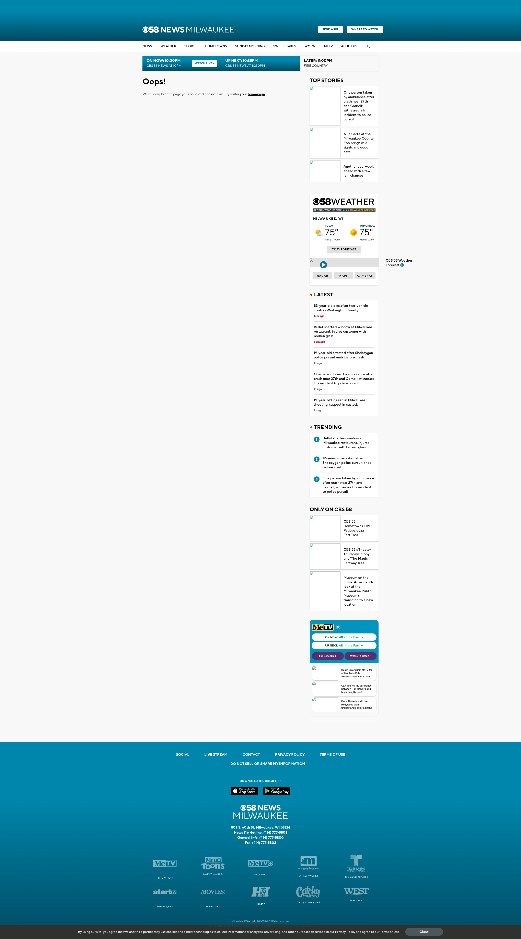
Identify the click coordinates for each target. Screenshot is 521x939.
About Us (349, 46)
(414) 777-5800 (271, 837)
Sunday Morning (250, 46)
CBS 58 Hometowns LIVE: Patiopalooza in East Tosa (358, 528)
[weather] (319, 232)
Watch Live (204, 63)
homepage (256, 94)
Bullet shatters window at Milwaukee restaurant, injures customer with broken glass (343, 331)
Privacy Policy (290, 754)
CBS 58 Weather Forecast (399, 262)
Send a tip (330, 29)
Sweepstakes (284, 46)
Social (182, 754)
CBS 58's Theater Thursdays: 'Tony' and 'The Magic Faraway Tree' (357, 556)
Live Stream (216, 754)
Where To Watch (364, 29)
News (147, 46)
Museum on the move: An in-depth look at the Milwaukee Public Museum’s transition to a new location (358, 591)
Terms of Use (332, 754)
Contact (251, 754)
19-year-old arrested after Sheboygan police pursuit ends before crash (343, 355)
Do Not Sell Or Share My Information (267, 764)
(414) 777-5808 (275, 832)
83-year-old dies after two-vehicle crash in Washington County (341, 308)
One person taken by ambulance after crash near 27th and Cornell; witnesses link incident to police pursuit (359, 106)
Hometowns (216, 46)
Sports (190, 46)
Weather (168, 46)
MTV (328, 46)
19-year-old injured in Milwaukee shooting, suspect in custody (339, 402)
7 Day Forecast (344, 249)
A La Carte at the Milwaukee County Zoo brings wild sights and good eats (359, 143)
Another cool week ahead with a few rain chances (359, 171)
